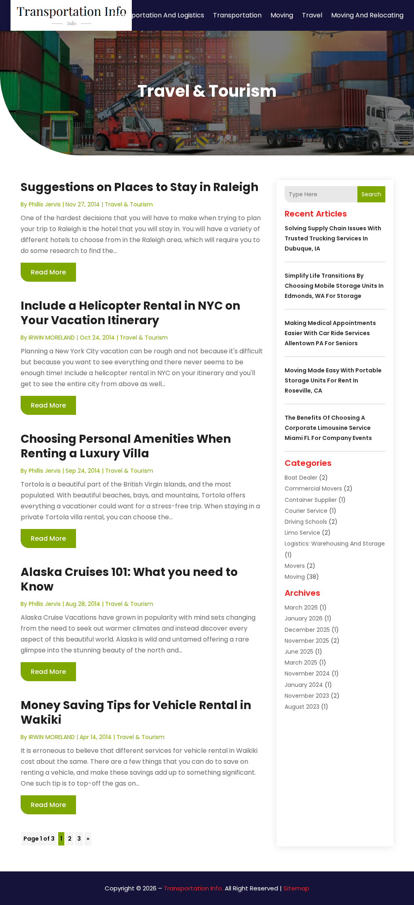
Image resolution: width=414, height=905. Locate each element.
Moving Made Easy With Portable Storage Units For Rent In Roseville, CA (333, 380)
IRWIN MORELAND (52, 338)
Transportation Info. (193, 888)
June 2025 (299, 652)
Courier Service (306, 511)
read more (48, 272)
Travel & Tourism (129, 204)
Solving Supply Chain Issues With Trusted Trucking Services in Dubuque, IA (333, 238)
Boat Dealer (301, 478)
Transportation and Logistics (158, 15)
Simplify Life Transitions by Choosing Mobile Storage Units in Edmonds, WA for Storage (334, 286)
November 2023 (307, 696)
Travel (312, 15)
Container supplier (311, 500)
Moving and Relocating (367, 15)
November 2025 (307, 641)
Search (371, 194)
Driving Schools (306, 522)
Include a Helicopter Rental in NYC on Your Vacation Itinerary (130, 313)
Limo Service (302, 533)
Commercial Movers (313, 488)
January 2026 (304, 618)
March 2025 (301, 663)
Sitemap (296, 888)
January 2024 (304, 685)
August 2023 (302, 707)
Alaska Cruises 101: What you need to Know (129, 579)
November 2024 (307, 673)
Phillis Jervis (45, 204)
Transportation (237, 15)
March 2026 (301, 607)
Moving (281, 15)
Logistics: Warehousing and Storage (335, 544)
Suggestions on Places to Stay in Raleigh (139, 187)
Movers (295, 566)
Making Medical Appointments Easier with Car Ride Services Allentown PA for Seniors (330, 333)
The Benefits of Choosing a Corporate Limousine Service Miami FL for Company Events (328, 428)
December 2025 (307, 630)
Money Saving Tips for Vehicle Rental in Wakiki (136, 712)
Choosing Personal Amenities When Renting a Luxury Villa (126, 446)
